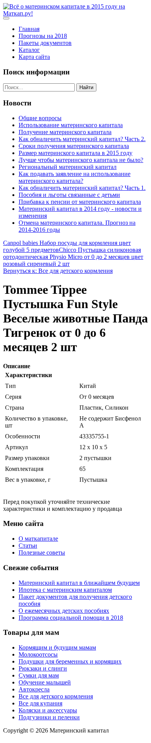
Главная (29, 29)
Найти (86, 87)
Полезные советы (42, 552)
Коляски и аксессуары (48, 710)
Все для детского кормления (56, 696)
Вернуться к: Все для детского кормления (58, 270)
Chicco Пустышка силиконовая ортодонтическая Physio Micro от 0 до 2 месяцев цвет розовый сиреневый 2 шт (73, 257)
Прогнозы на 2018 (43, 36)
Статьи (28, 545)
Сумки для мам (39, 675)
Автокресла (34, 689)
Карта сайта (34, 56)
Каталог (29, 50)
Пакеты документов (45, 43)
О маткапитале (38, 538)
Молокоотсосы (38, 654)
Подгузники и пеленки (49, 717)
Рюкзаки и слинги (43, 668)
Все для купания (40, 703)
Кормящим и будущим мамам (57, 647)
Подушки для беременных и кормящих (70, 661)
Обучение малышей (45, 682)
